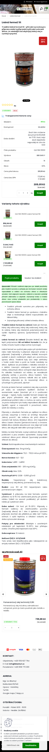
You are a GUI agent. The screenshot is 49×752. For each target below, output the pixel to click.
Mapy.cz (20, 693)
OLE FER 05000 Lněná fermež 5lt (27, 214)
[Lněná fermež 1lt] (24, 67)
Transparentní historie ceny (18, 116)
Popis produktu (12, 278)
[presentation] (3, 594)
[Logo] (24, 9)
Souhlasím (30, 745)
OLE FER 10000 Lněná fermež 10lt (28, 255)
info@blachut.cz (16, 664)
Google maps (9, 693)
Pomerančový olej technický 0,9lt (18, 602)
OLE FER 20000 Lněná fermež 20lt (28, 235)
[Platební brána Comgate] (24, 649)
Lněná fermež (15, 16)
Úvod (4, 16)
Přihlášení (29, 2)
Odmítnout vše (13, 745)
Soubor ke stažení (33, 278)
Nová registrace (41, 2)
